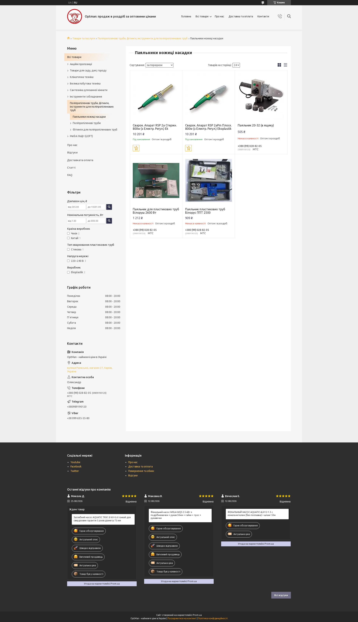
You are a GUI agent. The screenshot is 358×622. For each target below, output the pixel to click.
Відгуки (72, 152)
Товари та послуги (83, 38)
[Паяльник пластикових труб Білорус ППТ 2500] (208, 180)
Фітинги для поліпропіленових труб (95, 129)
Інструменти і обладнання (86, 96)
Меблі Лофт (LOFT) (81, 136)
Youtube (75, 462)
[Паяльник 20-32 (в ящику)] (261, 96)
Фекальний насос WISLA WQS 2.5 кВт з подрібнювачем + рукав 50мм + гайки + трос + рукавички (176, 515)
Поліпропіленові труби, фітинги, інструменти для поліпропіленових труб (143, 38)
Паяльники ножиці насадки (89, 116)
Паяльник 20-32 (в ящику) (256, 125)
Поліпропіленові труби (87, 123)
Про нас (219, 16)
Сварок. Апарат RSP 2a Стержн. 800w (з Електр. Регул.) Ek (155, 127)
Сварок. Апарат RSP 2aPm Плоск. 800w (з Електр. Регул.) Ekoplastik (208, 127)
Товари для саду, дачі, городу (88, 70)
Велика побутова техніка (85, 83)
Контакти (263, 16)
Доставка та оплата (241, 16)
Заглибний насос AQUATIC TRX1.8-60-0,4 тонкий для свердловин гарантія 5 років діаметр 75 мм (102, 519)
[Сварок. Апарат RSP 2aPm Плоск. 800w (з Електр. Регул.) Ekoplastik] (208, 96)
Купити (136, 148)
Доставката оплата (80, 160)
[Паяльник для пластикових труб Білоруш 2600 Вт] (156, 180)
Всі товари (202, 16)
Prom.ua (197, 615)
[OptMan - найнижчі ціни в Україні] (74, 16)
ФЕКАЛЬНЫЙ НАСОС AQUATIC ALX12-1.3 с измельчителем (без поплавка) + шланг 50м (252, 513)
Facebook (75, 466)
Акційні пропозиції (81, 64)
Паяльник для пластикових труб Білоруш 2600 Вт (156, 211)
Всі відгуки (281, 595)
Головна (186, 16)
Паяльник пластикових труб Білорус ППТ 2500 (205, 211)
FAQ (69, 175)
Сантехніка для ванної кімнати (88, 90)
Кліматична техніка (81, 77)
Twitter (74, 470)
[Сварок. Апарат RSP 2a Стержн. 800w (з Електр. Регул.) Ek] (156, 96)
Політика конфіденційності (213, 618)
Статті (71, 167)
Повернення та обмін (141, 470)
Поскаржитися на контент (182, 618)
